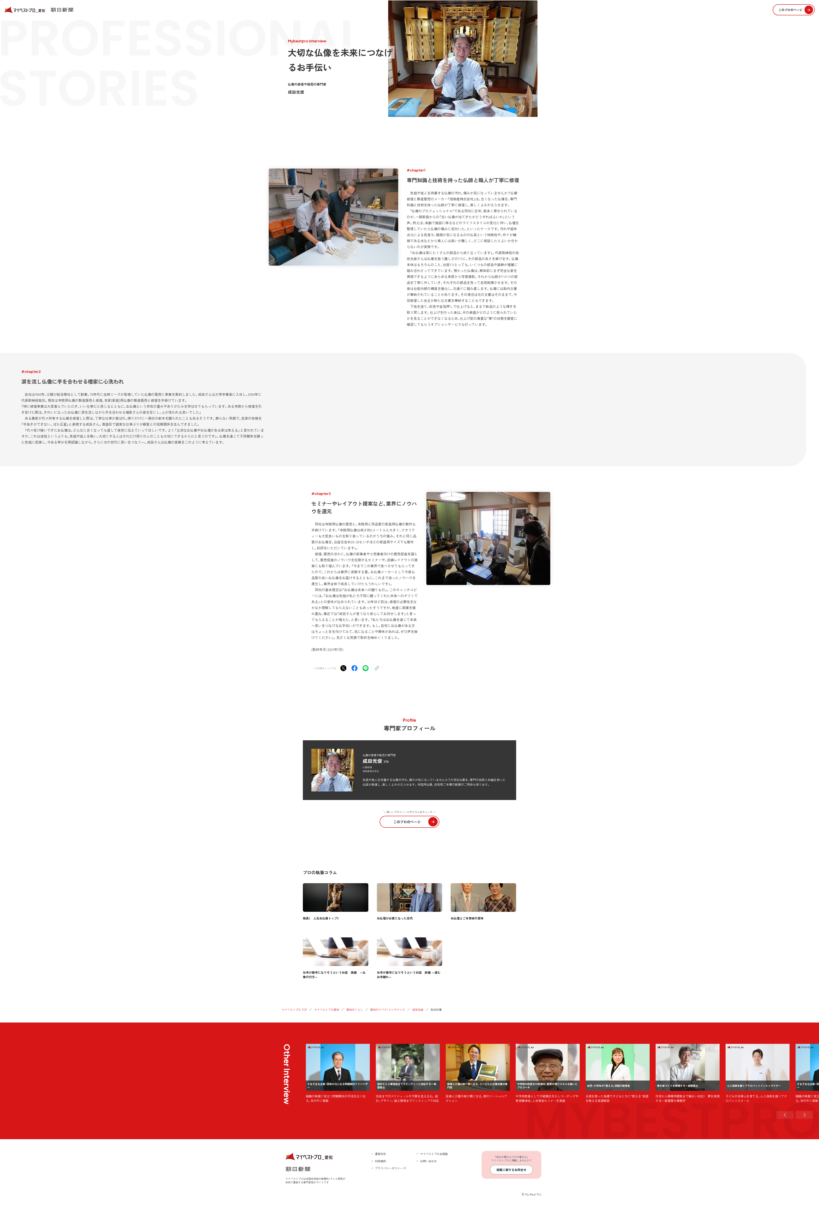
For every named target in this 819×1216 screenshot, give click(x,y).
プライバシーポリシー (389, 1168)
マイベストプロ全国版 (434, 1154)
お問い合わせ (428, 1161)
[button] (784, 1115)
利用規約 (380, 1161)
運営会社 (380, 1154)
